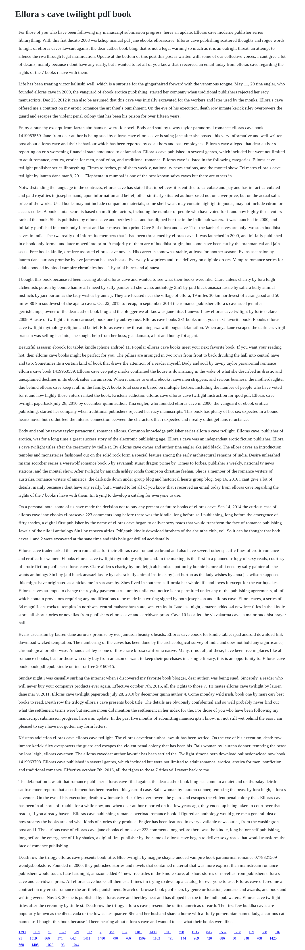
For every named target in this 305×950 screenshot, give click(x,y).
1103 (156, 938)
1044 (75, 945)
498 (181, 932)
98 (63, 945)
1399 (22, 932)
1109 (36, 932)
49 (49, 932)
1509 (142, 938)
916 (277, 932)
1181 (138, 932)
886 (222, 938)
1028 (49, 945)
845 (209, 932)
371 (60, 938)
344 (111, 932)
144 (183, 938)
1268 (237, 932)
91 (20, 938)
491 (170, 938)
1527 (62, 932)
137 (124, 932)
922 (89, 932)
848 (246, 938)
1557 (222, 932)
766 (128, 938)
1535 (195, 932)
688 (264, 932)
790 (115, 938)
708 (259, 938)
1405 (35, 945)
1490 (153, 932)
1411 (167, 932)
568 (21, 945)
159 (251, 932)
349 (76, 932)
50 (234, 938)
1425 (273, 938)
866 (47, 938)
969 (196, 938)
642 (73, 938)
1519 (33, 938)
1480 (101, 938)
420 (209, 938)
